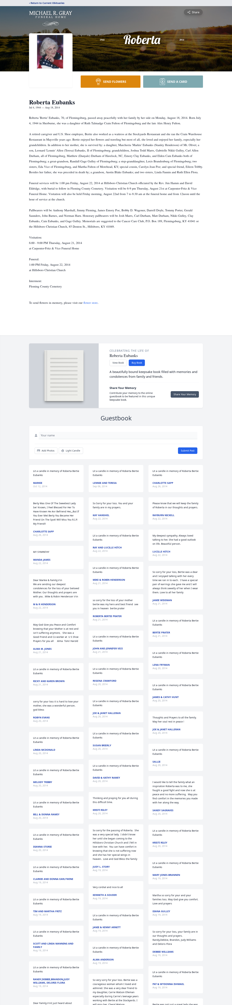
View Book (118, 362)
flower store (90, 303)
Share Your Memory (185, 394)
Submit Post (187, 450)
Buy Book (137, 362)
